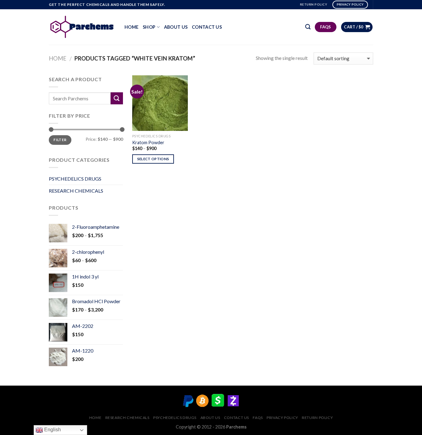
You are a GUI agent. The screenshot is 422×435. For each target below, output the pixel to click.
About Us (176, 27)
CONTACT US (207, 27)
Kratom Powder (148, 142)
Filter (59, 139)
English (52, 429)
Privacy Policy (282, 417)
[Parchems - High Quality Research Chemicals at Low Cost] (82, 27)
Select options (153, 159)
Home (131, 27)
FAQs (258, 417)
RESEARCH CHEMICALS (76, 191)
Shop (149, 27)
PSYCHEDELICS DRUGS (75, 179)
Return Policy (317, 417)
